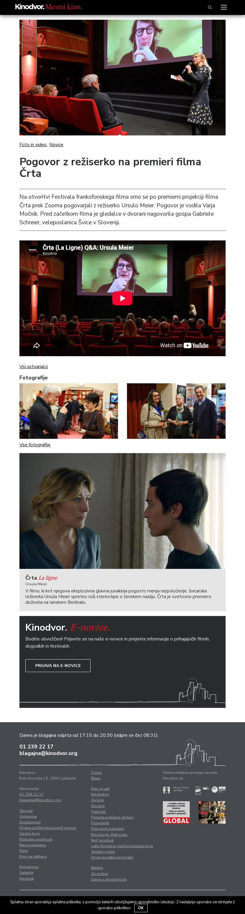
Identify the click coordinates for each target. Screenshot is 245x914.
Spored (26, 810)
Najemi (97, 867)
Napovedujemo (32, 845)
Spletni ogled (103, 851)
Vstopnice (28, 816)
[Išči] (210, 7)
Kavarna (26, 878)
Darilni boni (29, 833)
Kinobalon (100, 794)
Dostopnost (30, 822)
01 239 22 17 (36, 746)
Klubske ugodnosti (35, 839)
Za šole (97, 800)
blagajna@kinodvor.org (48, 753)
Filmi (23, 850)
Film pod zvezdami (107, 828)
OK (141, 908)
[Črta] (122, 511)
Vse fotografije (34, 444)
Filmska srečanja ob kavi (112, 817)
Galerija (26, 872)
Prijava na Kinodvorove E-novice (47, 827)
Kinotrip (98, 806)
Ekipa (95, 778)
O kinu (96, 772)
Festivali (98, 811)
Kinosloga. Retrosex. (109, 834)
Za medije (99, 873)
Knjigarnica (29, 867)
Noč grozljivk (102, 840)
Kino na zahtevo (33, 856)
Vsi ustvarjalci (33, 366)
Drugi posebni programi (112, 857)
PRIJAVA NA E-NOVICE (58, 665)
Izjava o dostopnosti (109, 879)
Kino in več (100, 788)
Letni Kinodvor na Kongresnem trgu (122, 846)
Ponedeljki (100, 823)
